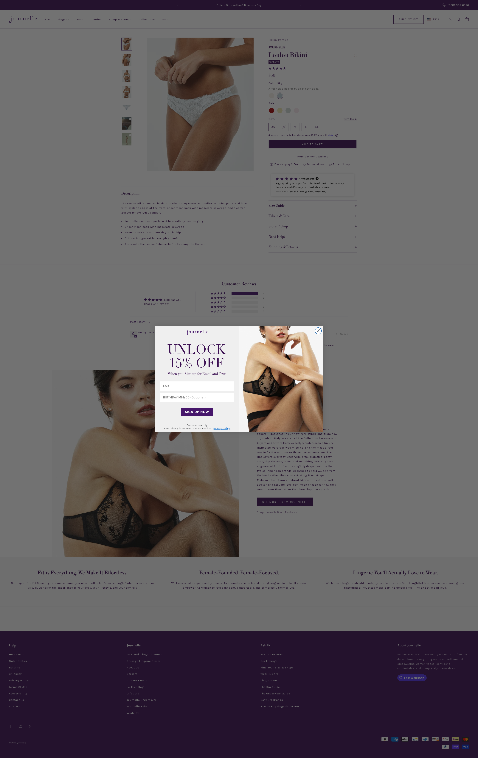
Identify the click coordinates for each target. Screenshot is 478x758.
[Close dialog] (318, 331)
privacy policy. (221, 428)
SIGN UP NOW (197, 412)
